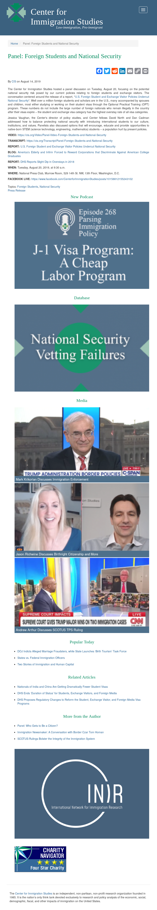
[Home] (16, 11)
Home (14, 43)
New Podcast (82, 196)
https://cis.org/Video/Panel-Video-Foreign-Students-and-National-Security (62, 135)
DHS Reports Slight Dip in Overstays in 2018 (47, 162)
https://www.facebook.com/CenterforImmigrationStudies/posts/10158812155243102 (82, 179)
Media (81, 400)
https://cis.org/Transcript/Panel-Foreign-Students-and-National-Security (70, 141)
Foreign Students (27, 186)
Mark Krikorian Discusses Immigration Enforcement (52, 479)
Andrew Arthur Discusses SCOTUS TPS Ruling (49, 629)
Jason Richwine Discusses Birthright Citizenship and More (57, 554)
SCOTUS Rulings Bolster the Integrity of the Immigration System (56, 739)
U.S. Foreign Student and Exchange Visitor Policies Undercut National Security (67, 146)
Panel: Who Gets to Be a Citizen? (37, 726)
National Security (50, 186)
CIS (14, 81)
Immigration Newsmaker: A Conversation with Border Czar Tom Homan (60, 732)
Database (82, 297)
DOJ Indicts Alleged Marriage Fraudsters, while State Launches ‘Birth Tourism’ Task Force (72, 651)
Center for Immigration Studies (67, 16)
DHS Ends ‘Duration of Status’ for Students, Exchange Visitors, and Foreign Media (67, 693)
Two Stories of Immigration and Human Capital (45, 664)
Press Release (16, 190)
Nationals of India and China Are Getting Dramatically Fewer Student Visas (62, 686)
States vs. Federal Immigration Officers (41, 658)
